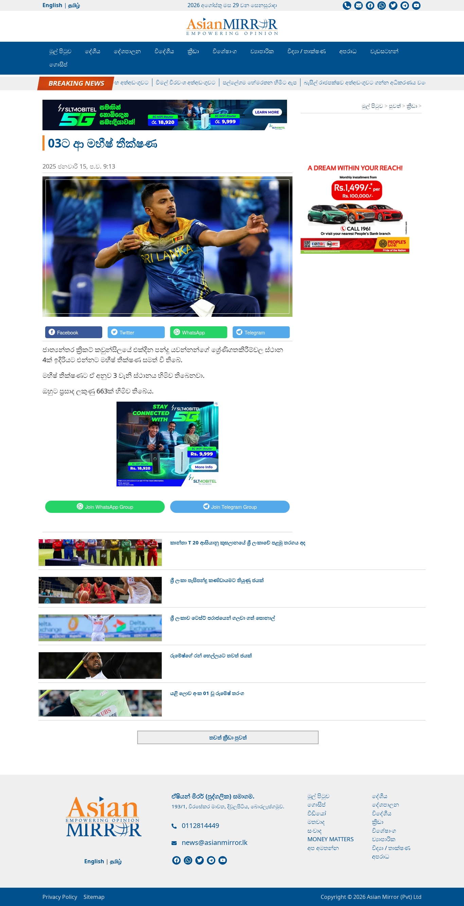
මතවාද (316, 822)
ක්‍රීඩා (193, 51)
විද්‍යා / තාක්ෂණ (306, 51)
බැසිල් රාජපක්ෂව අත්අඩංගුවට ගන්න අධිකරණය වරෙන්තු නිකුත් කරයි (372, 82)
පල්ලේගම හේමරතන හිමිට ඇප (247, 82)
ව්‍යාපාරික (262, 51)
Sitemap (94, 897)
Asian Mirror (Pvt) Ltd (393, 897)
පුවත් (395, 106)
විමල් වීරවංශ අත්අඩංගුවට (173, 82)
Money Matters (330, 839)
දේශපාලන (127, 51)
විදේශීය (164, 51)
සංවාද (314, 830)
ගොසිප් (58, 64)
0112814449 (200, 825)
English (52, 5)
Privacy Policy (59, 897)
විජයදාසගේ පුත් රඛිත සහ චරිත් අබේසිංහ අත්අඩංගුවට (74, 82)
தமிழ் (74, 5)
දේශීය (92, 51)
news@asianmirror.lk (215, 842)
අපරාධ (348, 51)
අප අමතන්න (323, 848)
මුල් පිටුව (60, 51)
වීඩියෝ (316, 813)
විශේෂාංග (225, 51)
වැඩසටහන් (384, 51)
